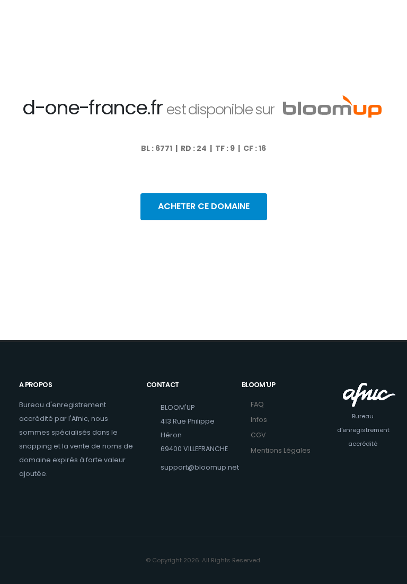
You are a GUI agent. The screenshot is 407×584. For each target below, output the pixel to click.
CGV (258, 434)
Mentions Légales (281, 450)
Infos (259, 419)
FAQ (257, 404)
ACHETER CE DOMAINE (204, 206)
